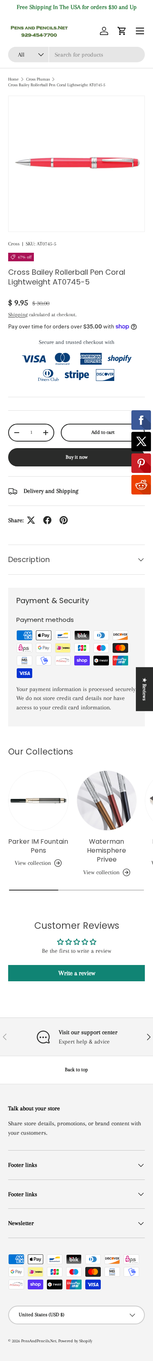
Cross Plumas (38, 79)
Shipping (18, 314)
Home (13, 79)
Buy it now (77, 457)
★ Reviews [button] (144, 689)
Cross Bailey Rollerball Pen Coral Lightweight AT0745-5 (56, 85)
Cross (14, 244)
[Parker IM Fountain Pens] (38, 800)
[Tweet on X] (31, 520)
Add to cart (103, 432)
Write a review (76, 973)
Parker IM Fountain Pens (38, 846)
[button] (122, 31)
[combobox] (76, 54)
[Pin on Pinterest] (63, 520)
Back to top (76, 1069)
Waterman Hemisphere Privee (106, 850)
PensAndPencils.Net (38, 1340)
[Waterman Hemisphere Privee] (107, 800)
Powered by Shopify (75, 1340)
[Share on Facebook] (47, 520)
